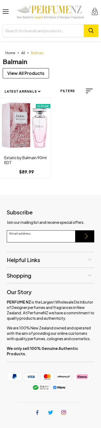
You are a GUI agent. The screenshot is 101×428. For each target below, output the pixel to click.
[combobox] (43, 31)
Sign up (84, 236)
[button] (89, 90)
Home (10, 53)
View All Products (25, 73)
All (23, 53)
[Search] (91, 31)
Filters (67, 91)
